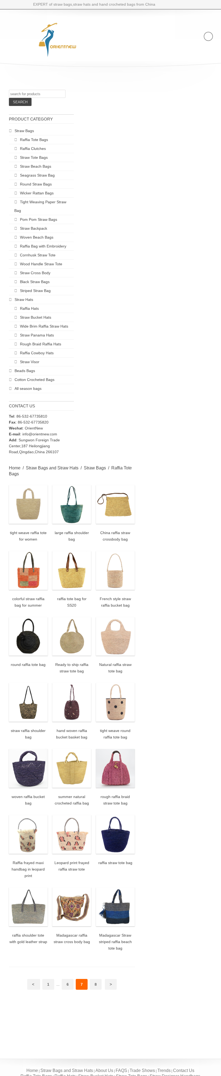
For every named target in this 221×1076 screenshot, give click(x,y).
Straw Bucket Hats (35, 317)
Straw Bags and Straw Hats (52, 468)
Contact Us (183, 1070)
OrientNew (34, 428)
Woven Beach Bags (36, 237)
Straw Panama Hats (37, 335)
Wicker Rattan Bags (37, 193)
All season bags (28, 388)
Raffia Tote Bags (34, 139)
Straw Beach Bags (35, 166)
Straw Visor (29, 362)
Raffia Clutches (33, 148)
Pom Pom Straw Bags (38, 219)
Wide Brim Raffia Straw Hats (44, 326)
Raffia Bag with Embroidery (43, 246)
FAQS (121, 1070)
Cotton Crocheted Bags (34, 379)
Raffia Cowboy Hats (37, 353)
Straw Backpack (33, 228)
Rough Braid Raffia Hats (40, 344)
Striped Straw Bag (35, 290)
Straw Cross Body (35, 273)
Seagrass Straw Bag (37, 175)
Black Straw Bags (35, 282)
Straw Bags (24, 131)
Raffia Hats (29, 308)
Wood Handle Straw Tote (41, 264)
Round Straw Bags (36, 184)
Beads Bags (25, 371)
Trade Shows (142, 1070)
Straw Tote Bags (34, 157)
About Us (104, 1070)
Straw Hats (24, 299)
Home (14, 468)
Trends (164, 1070)
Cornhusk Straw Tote (38, 255)
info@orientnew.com (39, 434)
